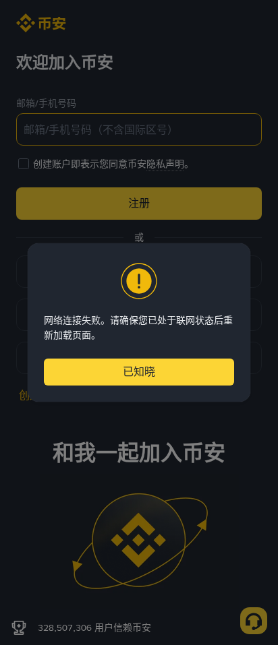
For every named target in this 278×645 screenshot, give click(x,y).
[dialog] (139, 322)
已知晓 (139, 372)
